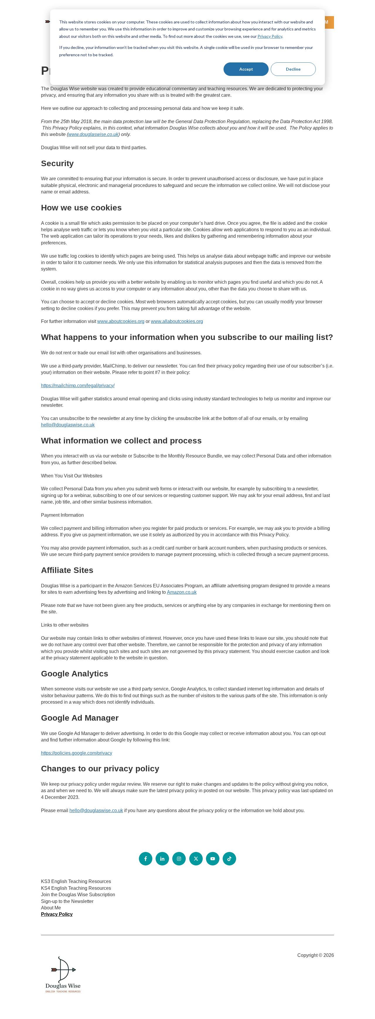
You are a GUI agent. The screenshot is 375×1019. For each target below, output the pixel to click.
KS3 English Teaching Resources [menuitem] (76, 881)
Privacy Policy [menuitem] (57, 914)
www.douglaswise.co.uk (93, 134)
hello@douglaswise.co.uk (68, 424)
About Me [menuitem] (51, 907)
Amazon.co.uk (182, 592)
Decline (293, 69)
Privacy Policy (270, 36)
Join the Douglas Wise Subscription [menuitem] (78, 894)
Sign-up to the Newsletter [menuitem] (67, 901)
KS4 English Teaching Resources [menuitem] (76, 888)
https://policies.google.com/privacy (76, 753)
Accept (246, 69)
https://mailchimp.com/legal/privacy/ (78, 385)
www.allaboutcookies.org (177, 321)
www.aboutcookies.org (120, 321)
